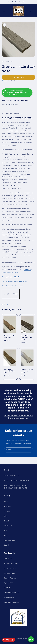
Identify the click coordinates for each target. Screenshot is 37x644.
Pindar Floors (9, 597)
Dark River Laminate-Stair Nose (14, 281)
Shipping (4, 80)
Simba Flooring (9, 573)
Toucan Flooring (10, 578)
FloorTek (7, 587)
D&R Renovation (10, 540)
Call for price (18, 77)
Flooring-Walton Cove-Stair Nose (27, 371)
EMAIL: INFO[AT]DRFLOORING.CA (16, 480)
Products (7, 506)
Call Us (9, 640)
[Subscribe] (30, 449)
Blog (6, 516)
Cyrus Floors (8, 583)
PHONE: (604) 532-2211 (12, 475)
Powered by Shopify (25, 638)
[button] (4, 10)
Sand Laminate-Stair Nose (12, 286)
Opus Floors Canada (11, 592)
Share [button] (6, 304)
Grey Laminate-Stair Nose (12, 277)
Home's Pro (8, 559)
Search (6, 545)
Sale (5, 530)
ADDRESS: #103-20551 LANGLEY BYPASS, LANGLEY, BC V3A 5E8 (16, 487)
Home (6, 501)
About (6, 535)
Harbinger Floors (10, 568)
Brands (6, 521)
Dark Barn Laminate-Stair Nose (9, 371)
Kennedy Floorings (11, 563)
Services (7, 511)
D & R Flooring (14, 638)
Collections (8, 526)
